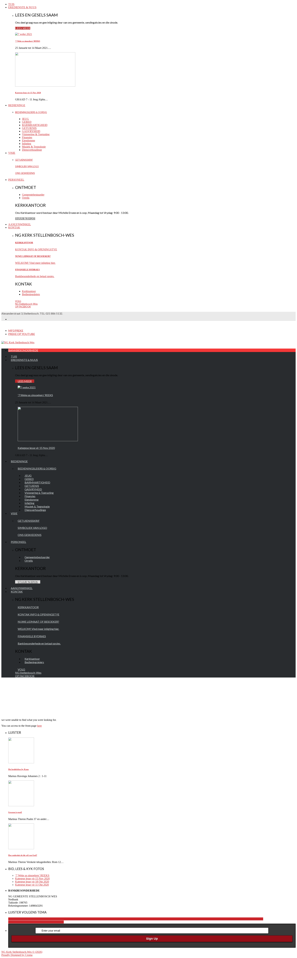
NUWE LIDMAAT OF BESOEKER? (33, 256)
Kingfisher (224, 918)
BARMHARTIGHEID (34, 125)
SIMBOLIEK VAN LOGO (27, 166)
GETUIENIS (29, 128)
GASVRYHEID (31, 131)
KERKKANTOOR (24, 242)
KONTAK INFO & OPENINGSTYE (36, 249)
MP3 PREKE (15, 330)
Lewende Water (238, 918)
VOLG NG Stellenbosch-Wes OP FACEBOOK (26, 304)
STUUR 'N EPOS (25, 218)
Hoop (203, 918)
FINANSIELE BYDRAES (27, 269)
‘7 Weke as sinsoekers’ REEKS (32, 875)
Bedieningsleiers (31, 294)
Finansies (27, 137)
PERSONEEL (16, 179)
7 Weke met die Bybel (140, 918)
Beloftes (165, 918)
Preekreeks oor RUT (43, 922)
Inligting (26, 143)
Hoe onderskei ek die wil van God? (22, 855)
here (39, 725)
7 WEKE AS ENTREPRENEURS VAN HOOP (69, 918)
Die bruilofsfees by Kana (18, 769)
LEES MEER (22, 28)
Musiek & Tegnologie (34, 146)
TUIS (11, 4)
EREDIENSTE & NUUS (22, 7)
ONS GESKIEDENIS (25, 173)
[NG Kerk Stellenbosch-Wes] (17, 342)
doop (187, 918)
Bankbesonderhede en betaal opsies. (34, 276)
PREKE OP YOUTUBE (21, 333)
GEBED (26, 121)
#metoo (39, 918)
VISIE (11, 152)
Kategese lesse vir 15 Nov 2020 (28, 93)
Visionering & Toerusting (36, 134)
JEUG (25, 118)
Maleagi (251, 918)
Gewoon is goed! (15, 812)
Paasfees (19, 922)
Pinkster (28, 922)
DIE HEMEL (177, 918)
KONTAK (14, 227)
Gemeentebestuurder (33, 194)
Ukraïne (59, 922)
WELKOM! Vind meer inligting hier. (35, 262)
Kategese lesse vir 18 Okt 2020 (32, 881)
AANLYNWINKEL (19, 224)
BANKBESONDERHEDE (23, 350)
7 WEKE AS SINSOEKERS (112, 918)
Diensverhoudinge (32, 149)
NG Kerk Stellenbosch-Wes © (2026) (21, 951)
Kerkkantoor (29, 291)
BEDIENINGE (16, 105)
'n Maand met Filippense (21, 918)
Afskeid (156, 918)
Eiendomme (28, 140)
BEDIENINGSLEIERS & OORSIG (31, 112)
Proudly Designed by (16, 955)
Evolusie (195, 918)
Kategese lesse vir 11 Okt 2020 (32, 884)
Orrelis (25, 197)
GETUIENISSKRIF (24, 159)
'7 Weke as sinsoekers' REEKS (27, 41)
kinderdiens (212, 918)
